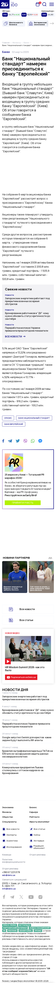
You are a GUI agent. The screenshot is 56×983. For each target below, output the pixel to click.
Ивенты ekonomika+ (39, 821)
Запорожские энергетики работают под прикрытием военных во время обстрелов (27, 301)
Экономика (7, 807)
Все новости (13, 336)
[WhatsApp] (33, 441)
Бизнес (33, 807)
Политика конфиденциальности (13, 860)
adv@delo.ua (8, 875)
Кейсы (37, 835)
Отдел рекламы (37, 854)
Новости (9, 295)
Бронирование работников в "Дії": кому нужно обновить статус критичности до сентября (27, 316)
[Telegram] (10, 440)
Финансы (6, 812)
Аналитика (12, 841)
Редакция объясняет (39, 847)
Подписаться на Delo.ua (23, 677)
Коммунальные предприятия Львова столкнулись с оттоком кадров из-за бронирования (22, 770)
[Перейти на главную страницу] (4, 4)
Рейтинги (34, 817)
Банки (6, 52)
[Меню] (51, 4)
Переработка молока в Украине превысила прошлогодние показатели (26, 329)
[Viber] (25, 441)
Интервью (39, 841)
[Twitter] (18, 440)
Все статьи (26, 620)
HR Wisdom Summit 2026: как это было (25, 669)
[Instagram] (40, 897)
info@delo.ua (9, 889)
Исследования (14, 847)
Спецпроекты (9, 821)
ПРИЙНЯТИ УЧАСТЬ (22, 502)
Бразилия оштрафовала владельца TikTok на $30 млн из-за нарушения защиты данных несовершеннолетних (27, 753)
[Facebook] (3, 441)
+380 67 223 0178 (11, 872)
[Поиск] (44, 4)
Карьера (33, 812)
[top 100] (14, 4)
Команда (6, 854)
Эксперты (11, 835)
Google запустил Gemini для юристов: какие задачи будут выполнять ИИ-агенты (26, 739)
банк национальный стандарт (34, 418)
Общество (7, 817)
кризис (8, 418)
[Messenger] (40, 441)
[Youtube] (31, 897)
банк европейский (13, 424)
